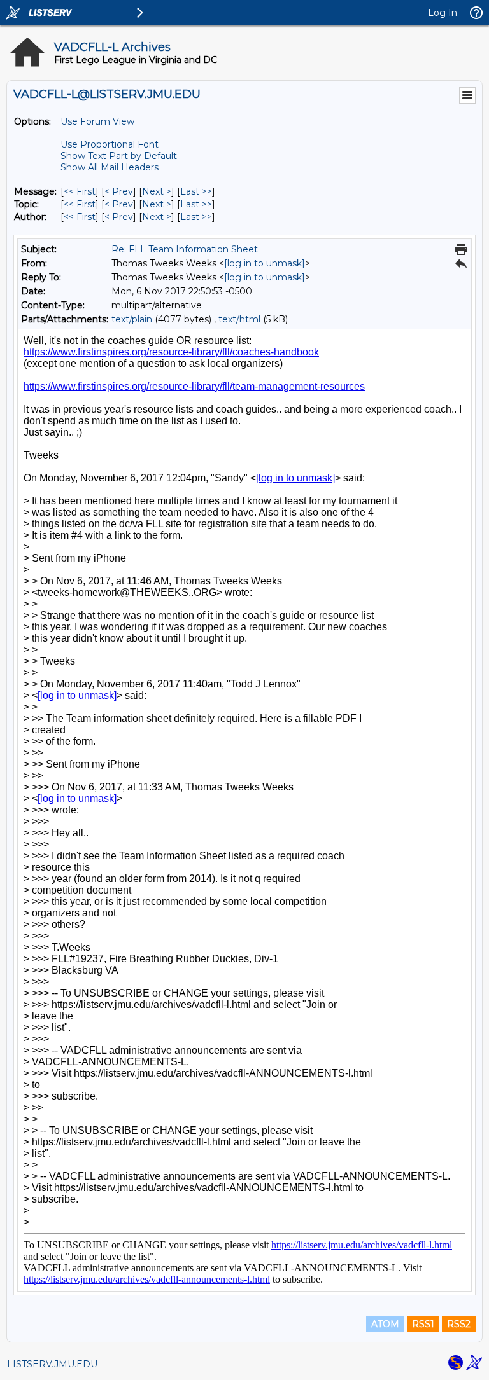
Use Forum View (97, 121)
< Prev (118, 191)
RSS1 (423, 1324)
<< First (80, 191)
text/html (239, 319)
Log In (442, 12)
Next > (156, 191)
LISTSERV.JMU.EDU (52, 1364)
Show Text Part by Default (118, 156)
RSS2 (459, 1324)
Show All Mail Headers (109, 167)
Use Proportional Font (109, 144)
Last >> (196, 191)
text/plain (131, 319)
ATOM (385, 1324)
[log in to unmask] (264, 263)
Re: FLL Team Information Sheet (184, 249)
